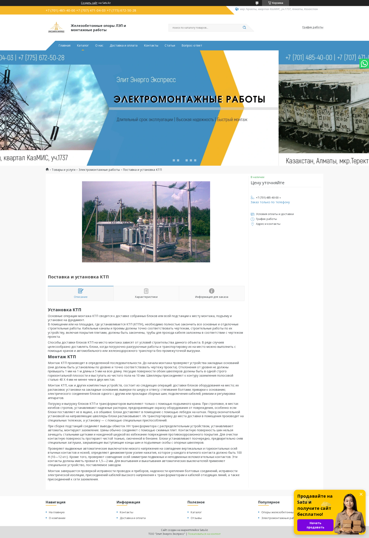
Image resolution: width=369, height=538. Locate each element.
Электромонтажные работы (99, 170)
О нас (99, 45)
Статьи (170, 45)
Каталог (83, 45)
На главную (57, 512)
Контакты (151, 45)
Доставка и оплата (124, 45)
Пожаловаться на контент (204, 534)
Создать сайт (89, 2)
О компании (57, 518)
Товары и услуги (63, 170)
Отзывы (196, 518)
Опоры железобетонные (278, 512)
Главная (64, 45)
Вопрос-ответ (192, 45)
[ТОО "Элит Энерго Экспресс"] (56, 27)
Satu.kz (204, 530)
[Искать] (244, 28)
